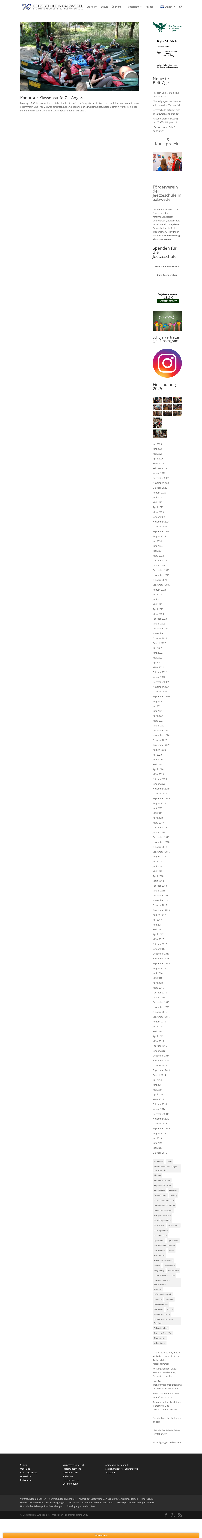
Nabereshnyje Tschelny (164, 1275)
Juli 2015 (157, 1026)
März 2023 (158, 613)
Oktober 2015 (160, 1011)
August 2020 (159, 749)
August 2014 (159, 1075)
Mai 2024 (157, 550)
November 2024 (161, 521)
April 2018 (158, 876)
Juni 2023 (158, 599)
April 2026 (158, 458)
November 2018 (161, 842)
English (168, 6)
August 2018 (159, 856)
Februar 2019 (160, 827)
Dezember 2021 (161, 681)
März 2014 (158, 1099)
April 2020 (158, 769)
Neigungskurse (71, 1480)
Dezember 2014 (161, 1055)
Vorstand (110, 1472)
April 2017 (158, 934)
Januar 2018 (159, 890)
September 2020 (161, 744)
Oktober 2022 (160, 638)
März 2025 (158, 512)
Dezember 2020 (161, 730)
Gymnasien (159, 1240)
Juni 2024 (158, 545)
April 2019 (158, 817)
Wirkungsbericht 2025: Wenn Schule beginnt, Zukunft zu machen (165, 1372)
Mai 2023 (157, 604)
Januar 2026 (159, 473)
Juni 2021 (158, 710)
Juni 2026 (158, 448)
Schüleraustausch (162, 1314)
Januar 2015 (159, 1050)
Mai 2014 (157, 1089)
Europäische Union (162, 1215)
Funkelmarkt (173, 1225)
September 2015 (161, 1016)
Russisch (158, 1299)
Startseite (92, 7)
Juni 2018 (158, 866)
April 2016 (158, 982)
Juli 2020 (157, 754)
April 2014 (158, 1094)
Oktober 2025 (160, 487)
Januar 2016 (159, 997)
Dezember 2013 (161, 1113)
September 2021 (161, 696)
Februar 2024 (160, 560)
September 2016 (161, 963)
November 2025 (161, 482)
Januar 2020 (159, 783)
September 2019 (161, 798)
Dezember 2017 (161, 895)
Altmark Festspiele (162, 1180)
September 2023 (161, 584)
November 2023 (161, 575)
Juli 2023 (157, 594)
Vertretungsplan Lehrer (33, 1498)
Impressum (147, 1498)
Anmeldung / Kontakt (116, 1464)
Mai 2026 (157, 453)
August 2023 (159, 589)
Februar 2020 (160, 779)
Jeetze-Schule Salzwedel (164, 1245)
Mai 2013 (157, 1147)
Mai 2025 (157, 502)
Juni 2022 (158, 652)
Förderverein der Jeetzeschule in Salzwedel (167, 193)
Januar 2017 (159, 948)
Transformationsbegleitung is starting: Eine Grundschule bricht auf (167, 1406)
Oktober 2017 (160, 905)
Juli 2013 (157, 1138)
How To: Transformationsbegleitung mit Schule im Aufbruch (167, 1385)
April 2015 (158, 1036)
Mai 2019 (157, 812)
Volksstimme (159, 1343)
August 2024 (159, 536)
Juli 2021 (157, 706)
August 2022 (159, 642)
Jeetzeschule (159, 1250)
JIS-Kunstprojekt (167, 142)
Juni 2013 (158, 1142)
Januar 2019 (159, 832)
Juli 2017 (157, 919)
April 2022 (158, 662)
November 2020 (161, 735)
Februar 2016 (160, 992)
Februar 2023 (160, 618)
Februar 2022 (160, 672)
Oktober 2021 (160, 691)
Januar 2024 (159, 565)
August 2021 (159, 701)
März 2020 (158, 774)
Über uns (116, 7)
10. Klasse (158, 1161)
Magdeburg (159, 1270)
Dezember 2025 (161, 477)
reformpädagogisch (162, 1294)
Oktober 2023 (160, 579)
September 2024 (161, 531)
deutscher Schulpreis (163, 1210)
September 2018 (161, 851)
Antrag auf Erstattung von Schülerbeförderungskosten (108, 1498)
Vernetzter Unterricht (74, 1464)
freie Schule (159, 1225)
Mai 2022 (157, 657)
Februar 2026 (160, 468)
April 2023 (158, 609)
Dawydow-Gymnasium (164, 1200)
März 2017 (158, 939)
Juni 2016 (158, 973)
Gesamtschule (160, 1235)
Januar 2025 (159, 516)
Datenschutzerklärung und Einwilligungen (42, 1502)
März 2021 (158, 720)
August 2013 (159, 1133)
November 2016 (161, 958)
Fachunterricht (70, 1472)
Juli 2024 (157, 541)
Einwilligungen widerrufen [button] (81, 1506)
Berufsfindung (160, 1195)
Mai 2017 (157, 929)
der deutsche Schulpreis (164, 1205)
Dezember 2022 (161, 628)
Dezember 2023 (161, 570)
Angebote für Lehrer (163, 1185)
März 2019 (158, 822)
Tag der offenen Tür (163, 1333)
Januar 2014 (159, 1109)
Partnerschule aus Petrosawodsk (162, 1282)
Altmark (157, 1175)
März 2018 (158, 880)
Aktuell (149, 7)
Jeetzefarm (26, 1480)
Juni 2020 (158, 759)
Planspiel (158, 1289)
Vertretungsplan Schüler (62, 1498)
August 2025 (159, 492)
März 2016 (158, 987)
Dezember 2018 (161, 837)
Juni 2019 (158, 808)
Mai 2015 (157, 1031)
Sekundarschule (161, 1328)
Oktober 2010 (160, 1152)
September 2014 (161, 1070)
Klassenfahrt (159, 1255)
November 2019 (161, 788)
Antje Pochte (159, 1190)
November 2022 (161, 633)
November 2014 (161, 1060)
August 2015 (159, 1021)
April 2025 (158, 507)
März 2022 (158, 667)
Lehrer (157, 1265)
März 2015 (158, 1041)
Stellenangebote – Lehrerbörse (121, 1468)
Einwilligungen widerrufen (167, 1442)
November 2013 (161, 1118)
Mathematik (173, 1270)
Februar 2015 (160, 1045)
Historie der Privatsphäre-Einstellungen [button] (41, 1506)
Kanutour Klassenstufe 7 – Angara (52, 98)
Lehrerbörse (169, 1265)
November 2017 (161, 900)
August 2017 (159, 914)
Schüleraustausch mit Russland (163, 1321)
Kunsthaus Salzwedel (163, 1260)
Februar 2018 (160, 885)
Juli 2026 (157, 444)
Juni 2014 (158, 1084)
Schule (104, 7)
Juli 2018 (157, 861)
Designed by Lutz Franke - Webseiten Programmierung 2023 (55, 1514)
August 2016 (159, 968)
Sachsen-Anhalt (161, 1304)
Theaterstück (160, 1338)
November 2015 (161, 1007)
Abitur (169, 1161)
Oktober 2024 (160, 526)
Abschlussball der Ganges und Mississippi (165, 1168)
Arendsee (173, 1190)
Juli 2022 (157, 647)
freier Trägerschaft (162, 1220)
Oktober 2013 (160, 1123)
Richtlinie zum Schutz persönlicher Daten (91, 1502)
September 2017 (161, 909)
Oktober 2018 (160, 846)
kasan (171, 1250)
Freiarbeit (68, 1476)
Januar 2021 (159, 725)
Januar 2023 (159, 623)
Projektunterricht (72, 1468)
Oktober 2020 (160, 740)
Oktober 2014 (160, 1065)
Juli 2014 (157, 1079)
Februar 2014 (160, 1104)
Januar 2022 (159, 677)
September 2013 (161, 1128)
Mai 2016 (157, 977)
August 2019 (159, 803)
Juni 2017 (158, 924)
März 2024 (158, 555)
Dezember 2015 (161, 1002)
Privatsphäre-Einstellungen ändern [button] (135, 1502)
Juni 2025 (158, 497)
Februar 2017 (160, 944)
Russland (169, 1299)
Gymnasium (173, 1240)
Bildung (173, 1195)
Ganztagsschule (161, 1230)
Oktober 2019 (160, 793)
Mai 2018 (157, 871)
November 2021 (161, 686)
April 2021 (158, 715)
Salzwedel (158, 1309)
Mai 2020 (157, 764)
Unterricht (133, 7)
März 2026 (158, 463)
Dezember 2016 (161, 953)
